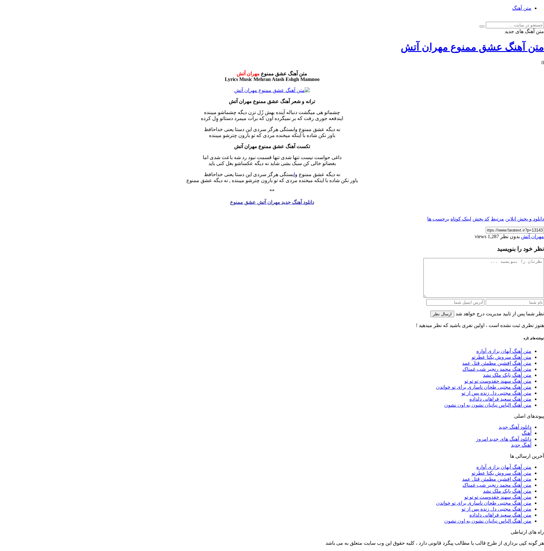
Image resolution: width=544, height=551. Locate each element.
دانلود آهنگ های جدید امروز (503, 439)
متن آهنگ (521, 8)
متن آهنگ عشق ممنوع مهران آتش (472, 47)
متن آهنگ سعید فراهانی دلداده (500, 399)
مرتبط (497, 218)
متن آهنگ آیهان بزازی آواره (503, 351)
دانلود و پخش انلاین (524, 218)
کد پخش (481, 218)
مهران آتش (532, 236)
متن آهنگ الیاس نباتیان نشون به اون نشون (487, 405)
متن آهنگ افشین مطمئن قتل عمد (496, 363)
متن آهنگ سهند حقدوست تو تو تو (497, 381)
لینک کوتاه (460, 218)
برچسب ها (438, 218)
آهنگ (526, 433)
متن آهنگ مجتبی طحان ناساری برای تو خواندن (483, 387)
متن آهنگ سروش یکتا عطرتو (501, 357)
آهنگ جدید (521, 445)
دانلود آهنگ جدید (515, 427)
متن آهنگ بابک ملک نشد (507, 375)
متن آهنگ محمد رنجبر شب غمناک (496, 369)
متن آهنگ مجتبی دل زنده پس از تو (496, 393)
